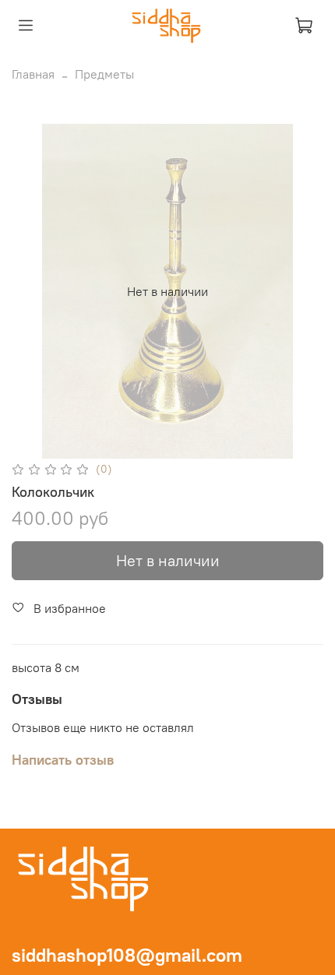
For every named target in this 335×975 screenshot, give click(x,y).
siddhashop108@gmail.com (127, 954)
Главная (33, 74)
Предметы (104, 74)
